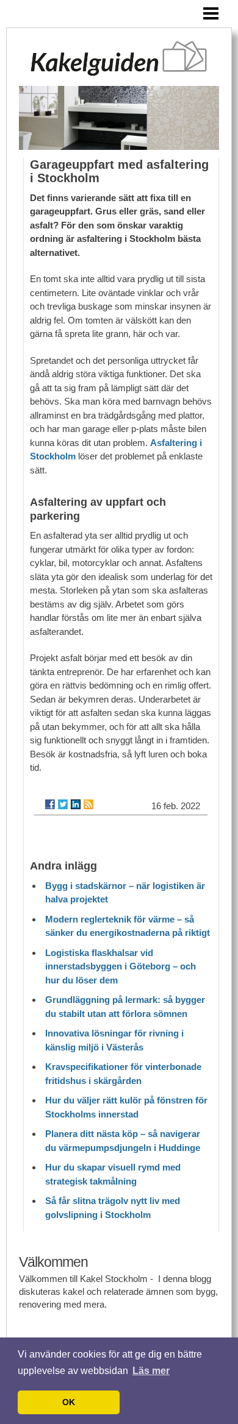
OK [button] (68, 1402)
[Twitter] (63, 804)
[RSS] (88, 804)
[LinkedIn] (76, 804)
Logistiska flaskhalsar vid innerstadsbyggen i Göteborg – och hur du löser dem (120, 966)
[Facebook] (50, 804)
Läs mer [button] (151, 1371)
